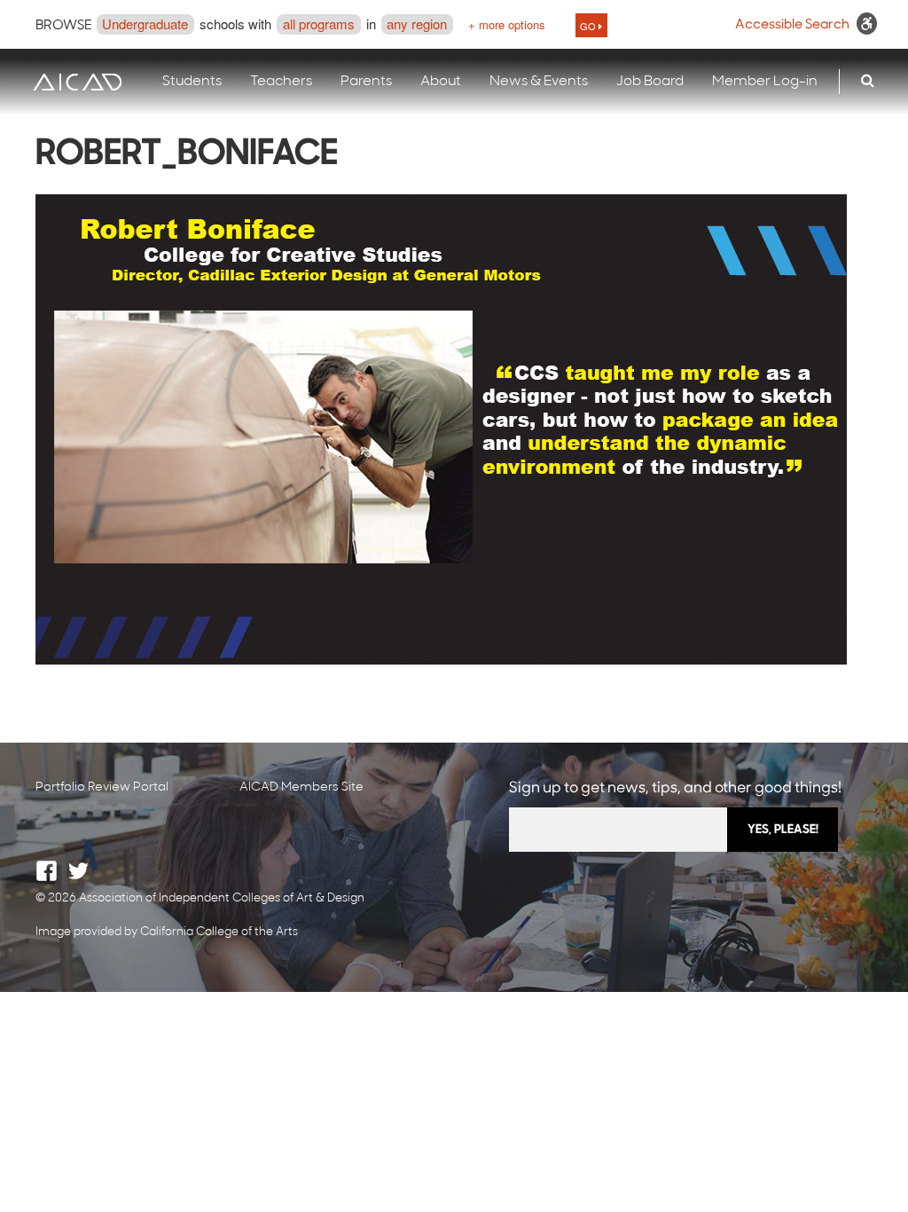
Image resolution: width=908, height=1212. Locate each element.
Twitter (78, 871)
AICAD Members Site (301, 787)
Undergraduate (145, 23)
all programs (319, 23)
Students (192, 82)
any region (417, 23)
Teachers (281, 82)
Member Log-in (765, 82)
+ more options (506, 24)
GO (589, 26)
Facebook (46, 871)
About (440, 82)
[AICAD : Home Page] (77, 82)
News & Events (538, 82)
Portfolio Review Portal (101, 787)
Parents (366, 82)
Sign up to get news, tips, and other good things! (675, 788)
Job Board (650, 82)
